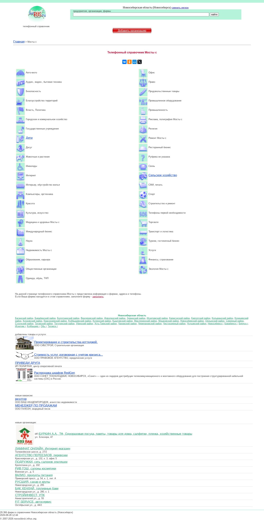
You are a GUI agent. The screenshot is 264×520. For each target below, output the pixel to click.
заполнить (98, 296)
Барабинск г (230, 323)
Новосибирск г (215, 323)
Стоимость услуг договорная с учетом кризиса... (68, 354)
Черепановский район (150, 323)
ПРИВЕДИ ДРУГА (27, 363)
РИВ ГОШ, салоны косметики (35, 468)
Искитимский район (157, 318)
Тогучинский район (64, 323)
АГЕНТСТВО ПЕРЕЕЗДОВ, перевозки (41, 455)
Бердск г (243, 323)
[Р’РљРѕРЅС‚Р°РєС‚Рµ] (124, 62)
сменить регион (180, 7)
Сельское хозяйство (163, 175)
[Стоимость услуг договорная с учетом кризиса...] (24, 358)
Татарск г (53, 326)
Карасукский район (179, 318)
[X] (139, 62)
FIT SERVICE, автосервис (33, 501)
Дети (29, 138)
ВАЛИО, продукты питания (34, 475)
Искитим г (20, 326)
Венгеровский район (92, 318)
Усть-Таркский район (105, 323)
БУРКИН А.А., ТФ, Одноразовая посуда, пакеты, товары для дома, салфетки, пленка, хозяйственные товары (115, 433)
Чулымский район (196, 323)
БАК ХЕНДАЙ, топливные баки (37, 488)
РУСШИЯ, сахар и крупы (32, 481)
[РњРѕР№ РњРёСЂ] (134, 62)
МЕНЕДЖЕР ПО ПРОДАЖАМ (36, 405)
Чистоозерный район (174, 323)
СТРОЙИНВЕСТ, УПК (30, 495)
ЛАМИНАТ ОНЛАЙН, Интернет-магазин (42, 448)
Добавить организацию (132, 30)
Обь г (43, 326)
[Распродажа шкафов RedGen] (24, 381)
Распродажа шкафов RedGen (54, 373)
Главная (19, 41)
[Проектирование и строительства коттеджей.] (24, 349)
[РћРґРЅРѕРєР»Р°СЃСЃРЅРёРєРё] (129, 62)
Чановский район (127, 323)
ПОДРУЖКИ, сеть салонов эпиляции (41, 462)
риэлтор (21, 399)
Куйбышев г (33, 326)
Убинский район (84, 323)
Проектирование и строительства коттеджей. (66, 342)
